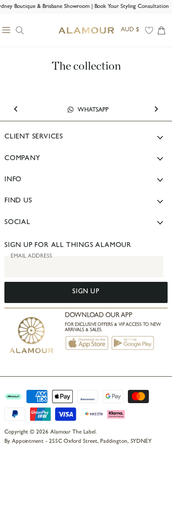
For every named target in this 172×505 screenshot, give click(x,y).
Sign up (85, 292)
